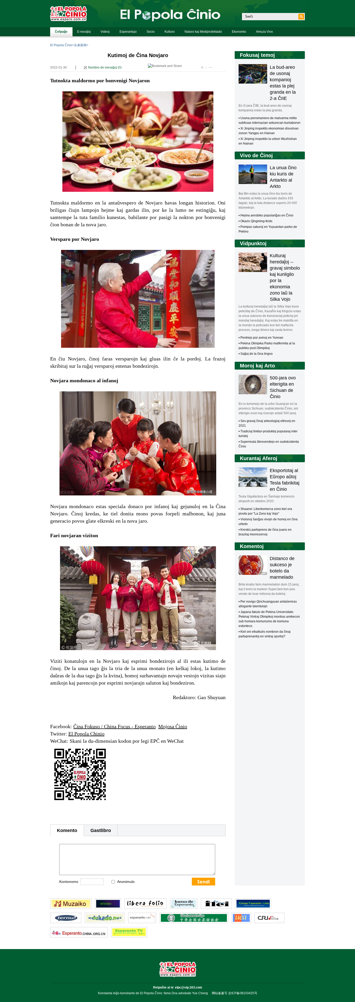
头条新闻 (80, 45)
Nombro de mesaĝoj (102, 67)
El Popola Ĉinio (61, 45)
